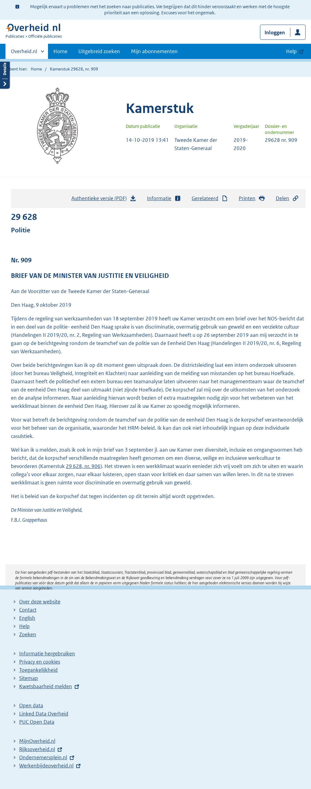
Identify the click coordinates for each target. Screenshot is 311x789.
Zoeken (27, 634)
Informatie (159, 198)
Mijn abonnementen (154, 51)
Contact (27, 609)
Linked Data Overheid (43, 713)
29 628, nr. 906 (83, 466)
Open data (31, 705)
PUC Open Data (36, 722)
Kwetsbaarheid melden (45, 686)
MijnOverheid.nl (37, 741)
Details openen (5, 74)
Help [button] (291, 51)
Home (60, 51)
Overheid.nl (24, 53)
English (27, 618)
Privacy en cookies (39, 661)
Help (24, 626)
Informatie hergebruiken (47, 653)
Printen (247, 198)
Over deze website (39, 601)
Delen (282, 198)
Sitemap (28, 678)
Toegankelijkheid (38, 670)
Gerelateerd (205, 198)
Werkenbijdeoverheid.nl (46, 765)
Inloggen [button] (275, 32)
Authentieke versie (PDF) (100, 200)
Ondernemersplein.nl (43, 757)
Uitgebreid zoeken (99, 51)
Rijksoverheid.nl (37, 749)
